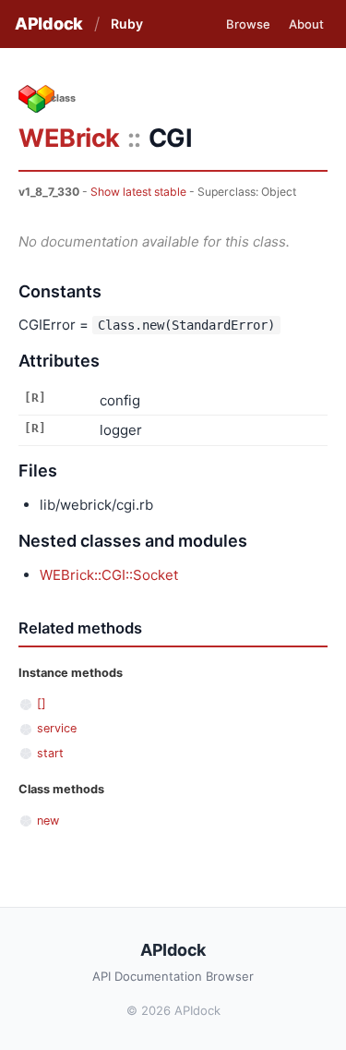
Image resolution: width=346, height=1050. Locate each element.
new (48, 820)
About (306, 24)
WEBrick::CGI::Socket (109, 575)
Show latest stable (138, 192)
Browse (248, 24)
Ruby (127, 23)
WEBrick (69, 138)
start (50, 753)
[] (41, 703)
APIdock (49, 23)
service (57, 728)
